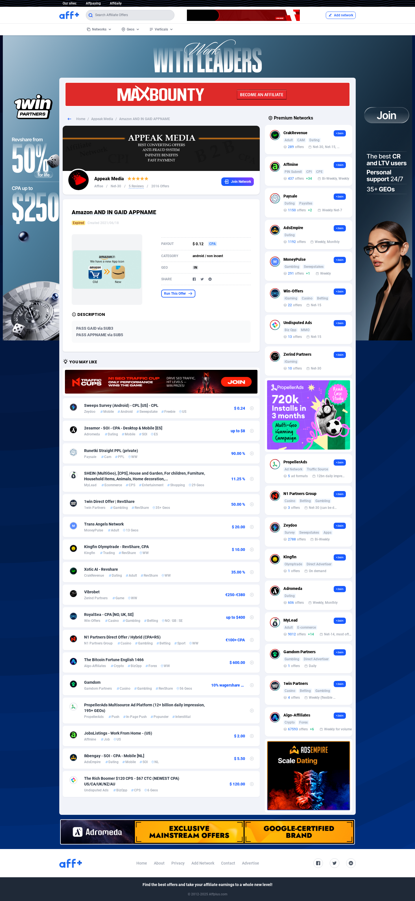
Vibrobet (92, 592)
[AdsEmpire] (308, 775)
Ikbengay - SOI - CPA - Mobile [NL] (114, 756)
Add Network (202, 863)
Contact (228, 863)
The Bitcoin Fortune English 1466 (114, 659)
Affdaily (116, 3)
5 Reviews (136, 186)
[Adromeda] (207, 832)
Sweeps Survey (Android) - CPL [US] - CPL (121, 405)
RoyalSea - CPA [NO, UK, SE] (109, 614)
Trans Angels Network (104, 524)
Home (80, 119)
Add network (343, 15)
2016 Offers (160, 186)
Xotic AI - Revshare (101, 569)
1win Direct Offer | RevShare (109, 501)
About (159, 863)
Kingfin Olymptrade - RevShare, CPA (116, 546)
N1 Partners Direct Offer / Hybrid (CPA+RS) (122, 637)
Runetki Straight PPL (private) (111, 450)
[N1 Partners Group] (161, 382)
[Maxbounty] (207, 94)
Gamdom (92, 682)
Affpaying (93, 3)
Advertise (250, 863)
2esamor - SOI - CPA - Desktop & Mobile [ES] (123, 428)
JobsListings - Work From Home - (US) (118, 733)
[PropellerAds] (308, 415)
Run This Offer (175, 294)
